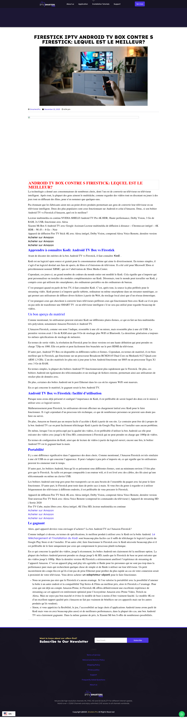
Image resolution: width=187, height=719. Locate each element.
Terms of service (93, 655)
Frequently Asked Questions (93, 680)
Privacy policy (93, 670)
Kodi (117, 255)
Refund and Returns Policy (93, 660)
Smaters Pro (93, 712)
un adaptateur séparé (96, 574)
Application (83, 4)
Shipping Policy (93, 665)
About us (70, 4)
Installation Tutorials (100, 4)
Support (117, 4)
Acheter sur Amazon (41, 237)
